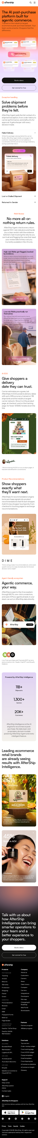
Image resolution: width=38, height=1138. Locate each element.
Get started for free (19, 88)
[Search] (31, 3)
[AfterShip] (8, 2)
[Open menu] (34, 2)
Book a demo (19, 80)
